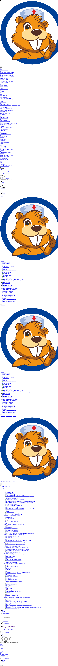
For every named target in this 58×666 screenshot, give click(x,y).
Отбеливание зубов (8, 539)
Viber (3, 181)
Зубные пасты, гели (8, 511)
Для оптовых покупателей (4, 654)
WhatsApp (3, 636)
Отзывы (1, 648)
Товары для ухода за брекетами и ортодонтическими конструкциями (15, 544)
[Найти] (1, 67)
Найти (1, 665)
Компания (1, 646)
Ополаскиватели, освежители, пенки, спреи (11, 521)
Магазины (1, 651)
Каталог (1, 643)
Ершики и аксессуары (8, 529)
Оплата (1, 652)
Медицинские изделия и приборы (10, 555)
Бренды (1, 645)
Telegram (3, 180)
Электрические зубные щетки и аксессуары (11, 498)
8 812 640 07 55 (3, 164)
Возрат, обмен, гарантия (3, 653)
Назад (5, 489)
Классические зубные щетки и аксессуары (11, 504)
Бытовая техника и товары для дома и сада (11, 566)
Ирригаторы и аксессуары (9, 492)
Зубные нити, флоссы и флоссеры (10, 535)
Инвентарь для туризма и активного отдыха (11, 595)
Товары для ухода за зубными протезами (11, 548)
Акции (1, 644)
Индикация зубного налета (9, 516)
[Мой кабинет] (0, 415)
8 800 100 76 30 (4, 166)
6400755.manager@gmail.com (5, 178)
